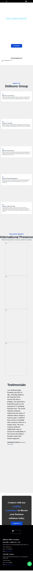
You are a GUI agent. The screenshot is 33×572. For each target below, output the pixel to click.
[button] (26, 1)
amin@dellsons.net (8, 551)
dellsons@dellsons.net (9, 564)
